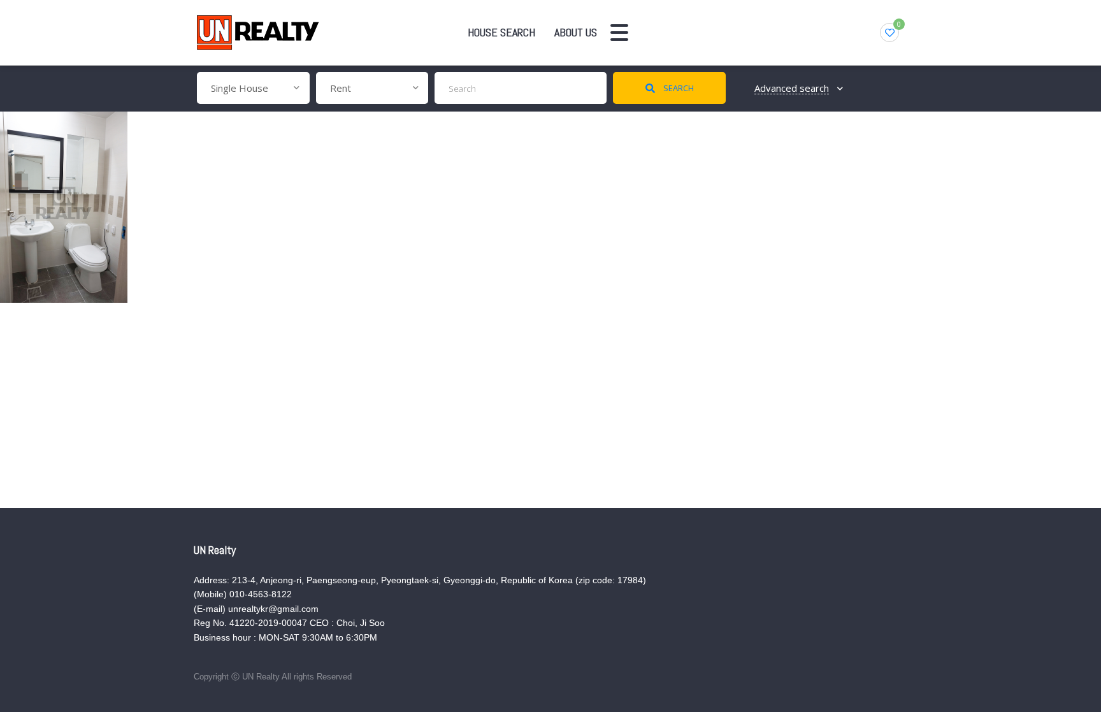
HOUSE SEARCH (501, 32)
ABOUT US (575, 32)
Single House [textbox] (239, 88)
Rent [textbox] (340, 88)
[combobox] (253, 88)
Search (677, 88)
